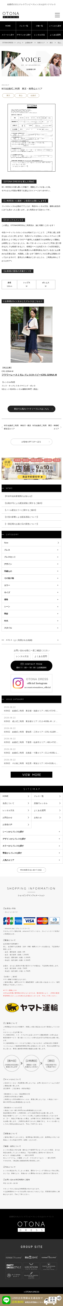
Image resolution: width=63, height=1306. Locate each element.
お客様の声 (7, 824)
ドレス (7, 550)
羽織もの (8, 571)
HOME (8, 26)
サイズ (7, 592)
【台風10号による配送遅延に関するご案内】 (23, 503)
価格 (6, 599)
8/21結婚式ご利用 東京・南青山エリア (22, 88)
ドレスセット (10, 557)
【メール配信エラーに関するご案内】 (20, 510)
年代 (6, 621)
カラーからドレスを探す (13, 846)
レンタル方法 (39, 35)
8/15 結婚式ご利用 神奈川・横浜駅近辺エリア (17, 427)
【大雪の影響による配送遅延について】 (21, 517)
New (6, 543)
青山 (20, 95)
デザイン (8, 564)
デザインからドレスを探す (14, 839)
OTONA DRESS (7, 43)
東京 (8, 95)
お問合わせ (7, 817)
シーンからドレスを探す (13, 832)
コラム (19, 43)
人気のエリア (8, 860)
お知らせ (38, 817)
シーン (7, 606)
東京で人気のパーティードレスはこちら (31, 409)
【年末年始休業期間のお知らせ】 (18, 496)
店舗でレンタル (40, 803)
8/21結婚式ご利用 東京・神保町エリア (45, 427)
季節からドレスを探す (12, 853)
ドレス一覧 (23, 26)
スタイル (8, 628)
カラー (7, 585)
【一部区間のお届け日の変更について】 (21, 524)
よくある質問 (40, 656)
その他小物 (9, 578)
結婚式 (33, 95)
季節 (6, 614)
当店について (8, 803)
